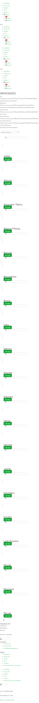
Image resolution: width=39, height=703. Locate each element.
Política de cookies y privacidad (12, 665)
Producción (7, 5)
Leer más (7, 159)
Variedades (7, 3)
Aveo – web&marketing (8, 700)
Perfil (5, 10)
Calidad (6, 7)
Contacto (6, 12)
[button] (19, 24)
